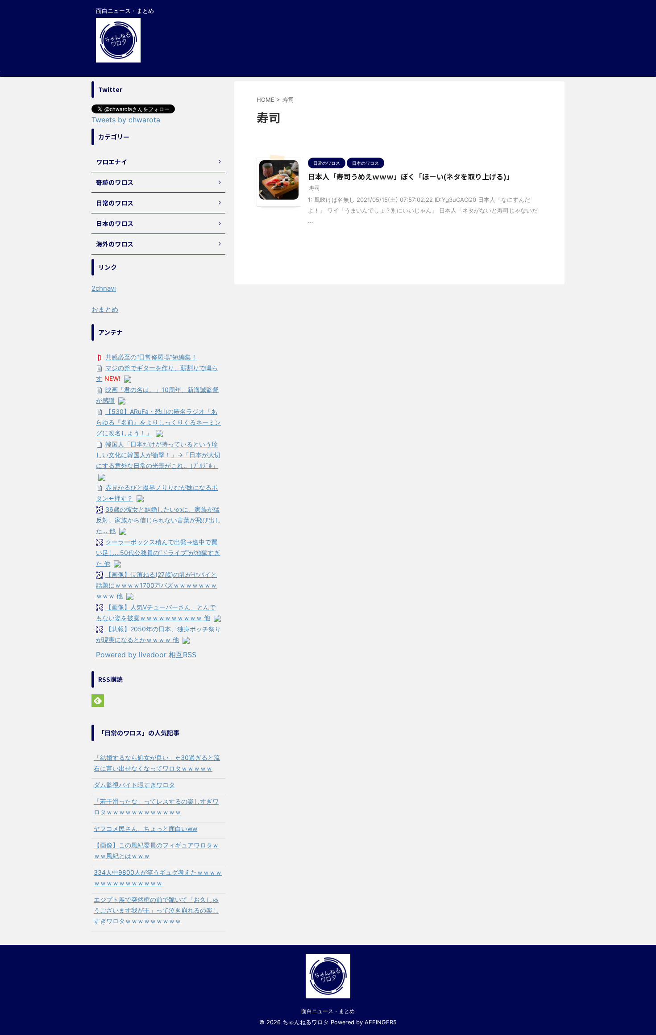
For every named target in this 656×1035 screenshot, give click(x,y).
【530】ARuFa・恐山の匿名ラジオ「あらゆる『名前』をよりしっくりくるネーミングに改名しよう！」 (158, 422)
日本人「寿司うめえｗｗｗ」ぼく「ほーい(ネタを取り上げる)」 (411, 176)
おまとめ (104, 309)
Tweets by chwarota (125, 119)
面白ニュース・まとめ (328, 1011)
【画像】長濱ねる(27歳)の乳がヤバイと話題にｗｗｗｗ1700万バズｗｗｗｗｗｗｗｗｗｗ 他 (156, 585)
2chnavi (103, 288)
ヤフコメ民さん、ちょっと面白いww (145, 828)
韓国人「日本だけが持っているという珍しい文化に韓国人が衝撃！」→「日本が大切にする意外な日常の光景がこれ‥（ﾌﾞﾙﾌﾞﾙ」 (158, 454)
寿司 (314, 187)
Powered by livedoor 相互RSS (146, 654)
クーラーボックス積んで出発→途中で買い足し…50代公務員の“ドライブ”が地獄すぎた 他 (158, 552)
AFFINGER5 (381, 1022)
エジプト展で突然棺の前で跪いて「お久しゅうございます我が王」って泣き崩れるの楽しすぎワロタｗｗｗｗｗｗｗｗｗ (156, 910)
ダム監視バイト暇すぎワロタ (134, 785)
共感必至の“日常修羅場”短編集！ (151, 357)
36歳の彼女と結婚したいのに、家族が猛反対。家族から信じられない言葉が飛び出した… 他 (158, 519)
